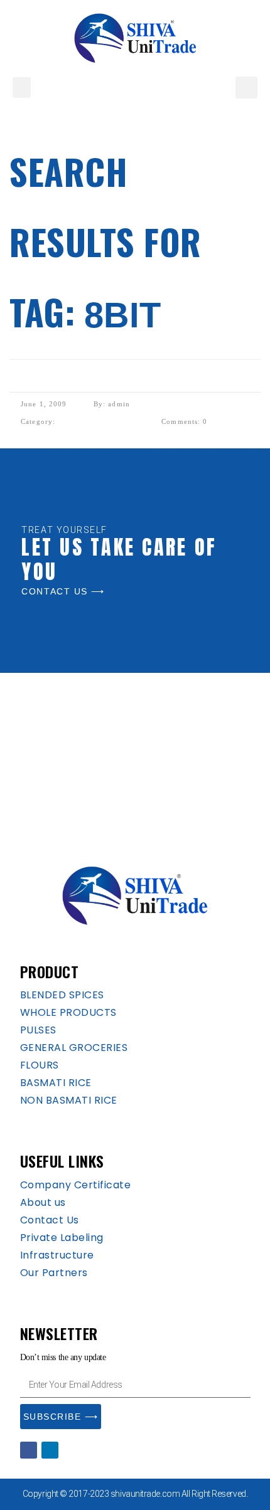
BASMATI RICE (56, 1082)
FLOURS (39, 1065)
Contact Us (49, 1220)
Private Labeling (62, 1237)
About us (43, 1202)
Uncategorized (96, 419)
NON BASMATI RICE (68, 1100)
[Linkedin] (49, 1450)
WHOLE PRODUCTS (68, 1012)
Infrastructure (57, 1255)
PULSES (38, 1030)
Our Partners (54, 1272)
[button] (22, 87)
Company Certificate (75, 1185)
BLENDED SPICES (62, 995)
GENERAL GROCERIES (74, 1047)
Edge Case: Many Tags (74, 381)
